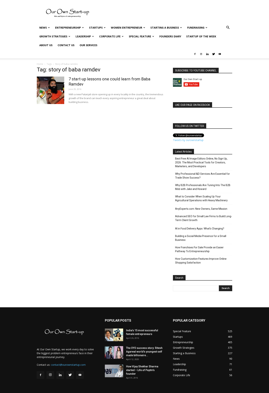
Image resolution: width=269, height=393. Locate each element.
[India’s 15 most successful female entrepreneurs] (114, 335)
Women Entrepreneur (126, 27)
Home (40, 64)
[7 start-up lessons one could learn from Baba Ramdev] (50, 90)
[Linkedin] (207, 54)
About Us (46, 45)
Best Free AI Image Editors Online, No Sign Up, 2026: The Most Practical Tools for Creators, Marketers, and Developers (201, 162)
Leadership (83, 36)
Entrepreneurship (68, 27)
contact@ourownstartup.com (68, 364)
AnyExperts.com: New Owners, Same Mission (201, 208)
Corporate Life (110, 36)
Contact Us (66, 45)
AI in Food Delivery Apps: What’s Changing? (199, 228)
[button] (227, 28)
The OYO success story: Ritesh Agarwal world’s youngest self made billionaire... (144, 351)
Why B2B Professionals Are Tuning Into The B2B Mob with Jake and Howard (202, 187)
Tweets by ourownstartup (188, 140)
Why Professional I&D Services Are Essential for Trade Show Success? (202, 175)
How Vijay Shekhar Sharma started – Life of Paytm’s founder (142, 370)
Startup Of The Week (201, 36)
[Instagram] (201, 54)
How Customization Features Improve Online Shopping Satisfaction (201, 260)
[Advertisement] (11, 94)
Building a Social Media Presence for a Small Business (200, 238)
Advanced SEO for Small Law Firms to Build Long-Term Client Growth (203, 218)
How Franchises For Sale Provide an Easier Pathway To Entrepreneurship (199, 249)
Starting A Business (164, 27)
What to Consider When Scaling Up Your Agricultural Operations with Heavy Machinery (201, 198)
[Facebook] (195, 54)
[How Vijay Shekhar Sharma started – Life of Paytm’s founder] (114, 371)
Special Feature (140, 36)
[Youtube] (220, 54)
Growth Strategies (53, 36)
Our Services (88, 45)
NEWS (43, 27)
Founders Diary (170, 36)
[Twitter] (213, 54)
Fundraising (195, 27)
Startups (96, 27)
